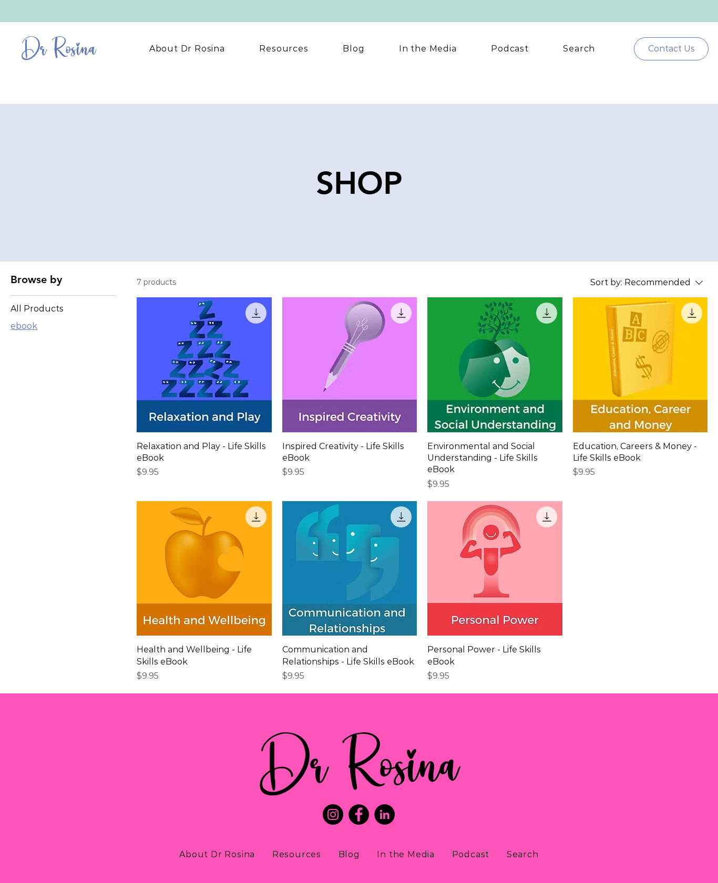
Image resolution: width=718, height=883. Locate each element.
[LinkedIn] (384, 814)
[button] (187, 48)
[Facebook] (358, 814)
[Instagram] (333, 814)
